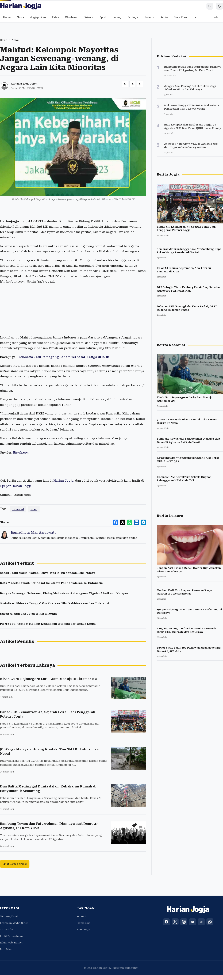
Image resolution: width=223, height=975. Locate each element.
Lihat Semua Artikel (15, 863)
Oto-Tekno (71, 17)
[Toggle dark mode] (219, 6)
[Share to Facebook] (115, 522)
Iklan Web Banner (11, 942)
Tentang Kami (9, 916)
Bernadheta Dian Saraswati (33, 532)
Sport (102, 17)
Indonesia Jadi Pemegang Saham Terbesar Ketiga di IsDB (63, 357)
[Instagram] (183, 921)
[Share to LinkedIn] (136, 522)
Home (7, 17)
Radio (164, 17)
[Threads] (201, 921)
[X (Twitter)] (175, 921)
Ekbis (55, 17)
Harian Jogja (63, 480)
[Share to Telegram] (143, 522)
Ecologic (133, 17)
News (20, 17)
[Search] (209, 6)
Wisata (88, 17)
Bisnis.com (21, 452)
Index (216, 17)
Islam (33, 509)
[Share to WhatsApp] (129, 522)
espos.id (82, 916)
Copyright (6, 929)
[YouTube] (192, 921)
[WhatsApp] (209, 921)
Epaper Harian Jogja (16, 486)
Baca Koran (181, 17)
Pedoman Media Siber (14, 923)
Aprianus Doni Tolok (24, 83)
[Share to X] (122, 522)
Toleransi (18, 509)
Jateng (117, 17)
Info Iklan (6, 949)
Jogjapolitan (38, 17)
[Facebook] (166, 921)
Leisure (149, 17)
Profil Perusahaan (11, 936)
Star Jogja (83, 929)
